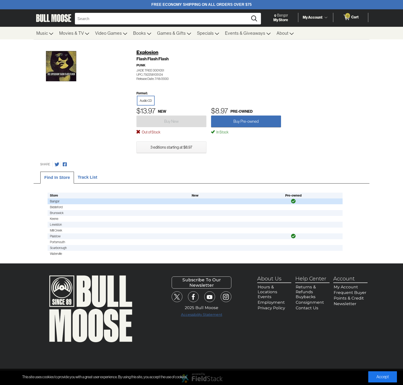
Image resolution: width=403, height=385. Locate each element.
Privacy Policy (271, 307)
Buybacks (306, 296)
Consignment (310, 302)
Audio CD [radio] (146, 101)
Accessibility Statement (201, 314)
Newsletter (345, 303)
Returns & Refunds (306, 289)
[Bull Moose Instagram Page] (226, 296)
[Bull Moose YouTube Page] (209, 296)
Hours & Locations (267, 289)
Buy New (171, 121)
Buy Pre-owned (246, 121)
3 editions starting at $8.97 (171, 147)
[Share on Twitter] (57, 164)
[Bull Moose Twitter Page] (177, 296)
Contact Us (307, 307)
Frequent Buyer (350, 292)
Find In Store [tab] (57, 177)
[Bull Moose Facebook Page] (193, 296)
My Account (313, 17)
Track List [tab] (87, 177)
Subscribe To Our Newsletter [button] (201, 282)
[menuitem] (45, 33)
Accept (382, 376)
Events (264, 296)
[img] (293, 201)
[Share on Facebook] (65, 164)
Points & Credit (349, 298)
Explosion (147, 52)
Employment (271, 302)
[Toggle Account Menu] (326, 17)
